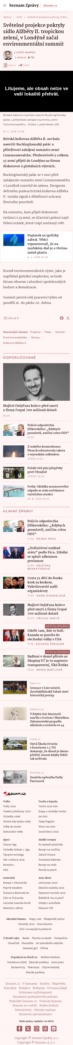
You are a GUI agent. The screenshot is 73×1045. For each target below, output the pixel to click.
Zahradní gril (30, 948)
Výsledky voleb (11, 817)
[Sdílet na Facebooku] (62, 318)
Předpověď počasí (54, 919)
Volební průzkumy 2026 (17, 812)
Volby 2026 (9, 806)
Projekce (35, 332)
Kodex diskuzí (49, 1005)
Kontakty (10, 988)
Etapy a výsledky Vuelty (52, 812)
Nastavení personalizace (35, 1014)
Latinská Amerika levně (17, 903)
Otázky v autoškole (49, 903)
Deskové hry (18, 967)
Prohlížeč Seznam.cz (23, 1001)
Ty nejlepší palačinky (51, 845)
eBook (12, 65)
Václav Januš (48, 618)
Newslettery (23, 1010)
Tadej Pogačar (47, 822)
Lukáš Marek (25, 52)
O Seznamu (29, 983)
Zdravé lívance (47, 855)
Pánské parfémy (35, 973)
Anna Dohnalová (51, 595)
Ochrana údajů (57, 988)
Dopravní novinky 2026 (52, 893)
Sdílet (26, 65)
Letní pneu (57, 962)
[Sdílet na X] (68, 318)
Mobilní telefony (50, 957)
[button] (13, 240)
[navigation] (5, 5)
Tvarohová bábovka (50, 860)
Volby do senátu (12, 827)
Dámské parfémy (39, 962)
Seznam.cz (50, 5)
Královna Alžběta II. (15, 342)
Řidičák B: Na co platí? (51, 898)
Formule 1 (8, 865)
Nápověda (58, 983)
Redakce (24, 988)
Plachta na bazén (42, 938)
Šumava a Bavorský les (16, 893)
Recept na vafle (47, 865)
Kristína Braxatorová (39, 567)
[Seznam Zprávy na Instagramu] (36, 1028)
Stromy (35, 337)
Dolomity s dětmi (13, 908)
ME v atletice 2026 (14, 860)
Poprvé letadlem (12, 888)
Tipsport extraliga (13, 855)
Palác (48, 332)
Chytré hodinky (51, 967)
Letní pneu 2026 (48, 883)
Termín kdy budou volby (17, 822)
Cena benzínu (45, 924)
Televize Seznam (50, 1001)
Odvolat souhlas (45, 1010)
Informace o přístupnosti (35, 992)
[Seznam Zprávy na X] (28, 1028)
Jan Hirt (43, 817)
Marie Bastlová (49, 669)
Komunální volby (13, 832)
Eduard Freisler (50, 643)
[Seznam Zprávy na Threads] (45, 1028)
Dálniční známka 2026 (51, 888)
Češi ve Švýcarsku (13, 898)
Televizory (34, 967)
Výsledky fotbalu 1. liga (16, 850)
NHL (5, 870)
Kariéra (45, 983)
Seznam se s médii (24, 1005)
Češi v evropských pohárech (35, 929)
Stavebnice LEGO (17, 962)
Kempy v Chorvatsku (15, 883)
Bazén (26, 938)
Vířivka (44, 948)
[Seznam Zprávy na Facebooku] (19, 1028)
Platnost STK (46, 908)
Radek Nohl (47, 538)
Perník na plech (48, 870)
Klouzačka (27, 943)
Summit (60, 332)
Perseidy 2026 (26, 924)
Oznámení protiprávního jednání (35, 997)
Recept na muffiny (49, 850)
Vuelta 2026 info (48, 806)
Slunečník (13, 943)
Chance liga (10, 845)
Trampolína (60, 938)
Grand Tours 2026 (49, 832)
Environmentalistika (15, 337)
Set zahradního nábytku (49, 943)
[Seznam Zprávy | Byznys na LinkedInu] (53, 1028)
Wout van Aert (47, 827)
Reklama (39, 988)
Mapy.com (35, 919)
